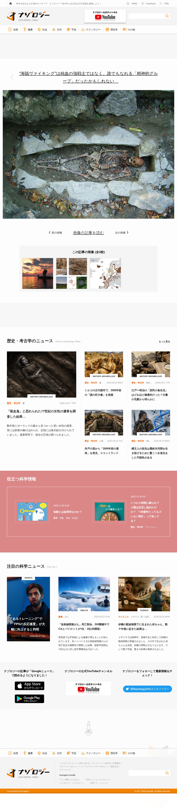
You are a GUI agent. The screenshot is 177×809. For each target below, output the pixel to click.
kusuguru (64, 775)
